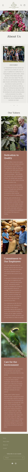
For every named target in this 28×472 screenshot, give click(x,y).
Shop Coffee (6, 441)
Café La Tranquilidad (11, 470)
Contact (5, 448)
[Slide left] (10, 105)
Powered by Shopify (20, 470)
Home (4, 438)
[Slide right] (17, 105)
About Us (5, 445)
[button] (3, 5)
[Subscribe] (22, 458)
